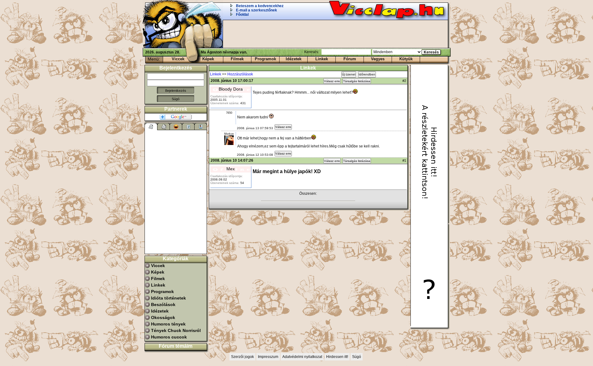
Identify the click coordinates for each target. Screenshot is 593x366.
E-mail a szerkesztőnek (256, 10)
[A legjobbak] (176, 126)
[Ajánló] (188, 126)
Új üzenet (348, 74)
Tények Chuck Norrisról (176, 330)
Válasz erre (332, 81)
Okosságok (163, 317)
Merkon (229, 133)
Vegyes (378, 59)
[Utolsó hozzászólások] (151, 126)
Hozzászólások (240, 74)
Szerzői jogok (242, 357)
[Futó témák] (164, 126)
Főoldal (242, 14)
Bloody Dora (231, 89)
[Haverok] (201, 126)
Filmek (237, 59)
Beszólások (163, 304)
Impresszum (268, 357)
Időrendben (367, 74)
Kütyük (406, 59)
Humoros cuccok (169, 336)
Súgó (175, 99)
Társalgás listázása (356, 81)
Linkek (321, 59)
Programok (265, 59)
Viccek (178, 59)
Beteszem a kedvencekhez (260, 6)
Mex (230, 168)
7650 (229, 112)
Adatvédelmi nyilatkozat (302, 357)
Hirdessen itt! (337, 357)
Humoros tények (168, 323)
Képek (208, 59)
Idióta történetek (168, 298)
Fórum (349, 59)
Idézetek (293, 59)
